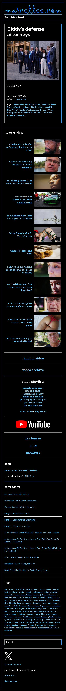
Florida (12, 603)
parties (18, 617)
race (24, 619)
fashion (42, 600)
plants (51, 617)
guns (43, 603)
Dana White (26, 595)
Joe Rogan (20, 608)
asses (48, 589)
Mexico (25, 611)
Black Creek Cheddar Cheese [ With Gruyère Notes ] (26, 570)
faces (35, 600)
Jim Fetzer (55, 606)
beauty (56, 589)
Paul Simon (28, 617)
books (21, 592)
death (7, 597)
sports (7, 625)
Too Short (9, 628)
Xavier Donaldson (27, 112)
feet (49, 600)
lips (19, 611)
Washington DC (45, 628)
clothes (53, 592)
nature (22, 614)
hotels (15, 606)
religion (31, 619)
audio (7, 470)
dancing (37, 595)
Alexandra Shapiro (23, 104)
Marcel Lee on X (12, 664)
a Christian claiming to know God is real (19, 340)
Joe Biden (9, 608)
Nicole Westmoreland (30, 110)
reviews (33, 470)
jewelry (45, 606)
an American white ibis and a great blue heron (19, 217)
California (37, 592)
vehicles (28, 628)
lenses (13, 611)
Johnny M (30, 608)
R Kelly (40, 619)
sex (44, 110)
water (56, 628)
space (57, 622)
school (7, 622)
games (28, 603)
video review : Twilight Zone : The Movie (21, 557)
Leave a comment (16, 115)
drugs (50, 597)
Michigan (51, 611)
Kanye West (41, 608)
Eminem (13, 600)
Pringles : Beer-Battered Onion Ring (19, 520)
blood (14, 592)
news (37, 614)
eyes (29, 600)
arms (42, 589)
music (14, 614)
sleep (38, 622)
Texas (31, 625)
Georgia (36, 603)
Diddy (34, 107)
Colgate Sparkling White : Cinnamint (19, 507)
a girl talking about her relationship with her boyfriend (19, 287)
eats (6, 600)
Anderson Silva (23, 589)
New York (12, 110)
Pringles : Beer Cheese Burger (17, 526)
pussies (17, 619)
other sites (10, 675)
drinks (43, 597)
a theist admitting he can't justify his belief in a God (18, 147)
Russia (57, 619)
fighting (56, 600)
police (58, 617)
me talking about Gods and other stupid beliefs (19, 182)
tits (45, 625)
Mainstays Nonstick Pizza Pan (17, 494)
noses (54, 614)
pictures (21, 99)
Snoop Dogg (47, 622)
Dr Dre (35, 597)
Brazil (28, 592)
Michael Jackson (38, 611)
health (7, 606)
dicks (13, 597)
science (15, 622)
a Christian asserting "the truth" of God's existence (20, 164)
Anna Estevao (42, 104)
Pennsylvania (40, 617)
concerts (8, 595)
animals (35, 589)
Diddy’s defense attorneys (25, 32)
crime (26, 107)
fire (6, 603)
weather (8, 630)
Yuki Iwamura (45, 112)
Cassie (17, 107)
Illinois (30, 606)
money (7, 614)
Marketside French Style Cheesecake (20, 500)
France (20, 603)
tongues (53, 625)
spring (15, 625)
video (14, 470)
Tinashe (39, 625)
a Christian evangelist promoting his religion (19, 305)
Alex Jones (9, 589)
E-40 (56, 597)
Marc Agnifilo (46, 107)
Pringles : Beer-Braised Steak (16, 513)
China (46, 592)
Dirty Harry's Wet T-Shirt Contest (20, 234)
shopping (29, 622)
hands (56, 603)
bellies (7, 592)
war (35, 628)
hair (49, 603)
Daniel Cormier (49, 595)
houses (22, 606)
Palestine (8, 617)
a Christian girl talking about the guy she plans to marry (19, 269)
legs (6, 611)
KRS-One (53, 608)
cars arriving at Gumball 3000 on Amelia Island (22, 199)
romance (49, 619)
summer (23, 625)
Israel (38, 606)
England (22, 600)
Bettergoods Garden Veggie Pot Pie (19, 563)
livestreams (10, 681)
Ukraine (19, 628)
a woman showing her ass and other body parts (20, 322)
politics (8, 619)
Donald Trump (24, 597)
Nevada (30, 614)
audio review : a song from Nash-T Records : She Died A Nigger (31, 532)
